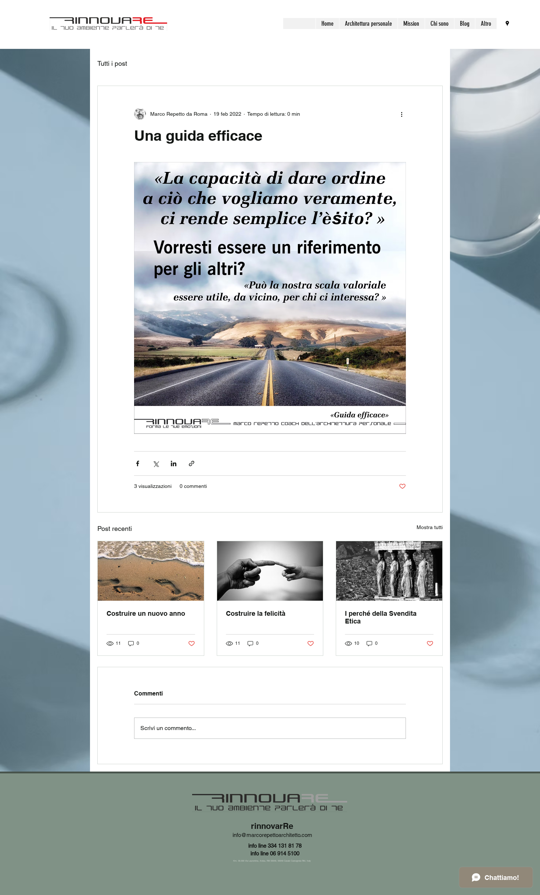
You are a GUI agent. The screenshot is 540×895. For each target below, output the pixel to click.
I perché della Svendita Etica (381, 617)
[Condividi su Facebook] (137, 463)
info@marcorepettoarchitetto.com (272, 835)
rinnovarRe (272, 826)
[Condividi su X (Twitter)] (155, 463)
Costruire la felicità (255, 613)
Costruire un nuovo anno (146, 613)
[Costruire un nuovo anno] (151, 571)
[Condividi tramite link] (191, 463)
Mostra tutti (430, 527)
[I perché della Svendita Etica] (389, 571)
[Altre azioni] (401, 113)
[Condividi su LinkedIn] (173, 463)
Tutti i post (112, 63)
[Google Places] (507, 23)
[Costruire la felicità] (270, 571)
